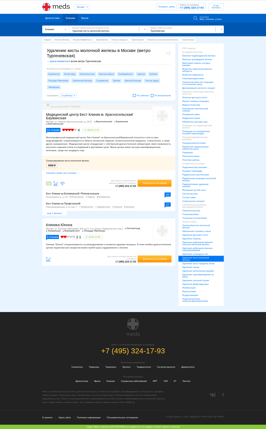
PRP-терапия (189, 48)
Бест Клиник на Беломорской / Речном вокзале (72, 193)
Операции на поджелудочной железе (197, 126)
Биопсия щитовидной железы (197, 59)
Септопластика (189, 193)
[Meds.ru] (133, 327)
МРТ (155, 381)
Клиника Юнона (59, 225)
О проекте (47, 417)
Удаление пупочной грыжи (195, 280)
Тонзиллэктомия (190, 214)
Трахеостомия (189, 221)
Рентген (186, 381)
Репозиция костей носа (194, 190)
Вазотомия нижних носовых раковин (196, 64)
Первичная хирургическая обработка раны (195, 147)
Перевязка (187, 152)
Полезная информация (89, 417)
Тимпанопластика (191, 210)
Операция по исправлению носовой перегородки (196, 132)
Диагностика (52, 18)
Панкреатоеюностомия (194, 143)
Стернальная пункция (193, 201)
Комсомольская (87, 74)
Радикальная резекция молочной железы (199, 179)
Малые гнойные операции (195, 101)
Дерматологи (188, 367)
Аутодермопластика (192, 52)
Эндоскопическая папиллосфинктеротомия (195, 300)
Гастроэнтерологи (166, 367)
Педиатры (94, 367)
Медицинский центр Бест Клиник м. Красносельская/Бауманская (89, 116)
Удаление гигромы (191, 238)
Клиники (70, 18)
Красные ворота (106, 74)
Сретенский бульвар (82, 80)
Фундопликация (190, 295)
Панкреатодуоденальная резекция (195, 138)
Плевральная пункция (193, 163)
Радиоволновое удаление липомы (195, 185)
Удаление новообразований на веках (198, 275)
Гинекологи (77, 367)
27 (167, 204)
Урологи (126, 367)
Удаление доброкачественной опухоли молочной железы (197, 243)
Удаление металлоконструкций (198, 271)
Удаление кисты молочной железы (195, 258)
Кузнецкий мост (125, 74)
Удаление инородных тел (195, 254)
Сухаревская (102, 80)
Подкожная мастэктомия (194, 167)
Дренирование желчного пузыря (198, 88)
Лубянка (153, 74)
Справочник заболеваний (134, 381)
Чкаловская (53, 87)
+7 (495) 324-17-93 (192, 6)
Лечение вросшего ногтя (194, 97)
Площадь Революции (58, 80)
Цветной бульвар (133, 80)
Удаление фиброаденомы (195, 284)
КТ (175, 381)
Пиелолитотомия (191, 156)
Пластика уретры (191, 160)
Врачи (84, 18)
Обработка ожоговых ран (195, 122)
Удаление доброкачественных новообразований (197, 249)
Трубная (116, 80)
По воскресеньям (163, 95)
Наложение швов (191, 114)
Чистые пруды (152, 80)
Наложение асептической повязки (195, 109)
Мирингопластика (191, 105)
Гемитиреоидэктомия (193, 78)
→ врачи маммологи (58, 61)
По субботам (143, 95)
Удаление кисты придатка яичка (198, 263)
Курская (141, 74)
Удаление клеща (190, 267)
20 (167, 194)
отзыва (53, 130)
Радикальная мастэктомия (195, 174)
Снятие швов (188, 197)
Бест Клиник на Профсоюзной (63, 203)
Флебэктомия (189, 288)
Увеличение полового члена (196, 231)
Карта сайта (65, 417)
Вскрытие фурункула (192, 74)
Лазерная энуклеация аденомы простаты (198, 92)
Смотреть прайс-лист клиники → (62, 173)
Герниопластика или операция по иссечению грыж (197, 83)
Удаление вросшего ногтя (195, 235)
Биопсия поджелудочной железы (199, 55)
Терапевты (110, 367)
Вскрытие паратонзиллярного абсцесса (197, 70)
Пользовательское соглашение (122, 417)
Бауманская (54, 74)
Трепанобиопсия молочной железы (196, 226)
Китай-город (69, 74)
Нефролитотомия (191, 118)
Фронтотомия (189, 291)
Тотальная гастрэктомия (194, 218)
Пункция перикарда (192, 171)
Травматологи (144, 367)
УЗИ (165, 381)
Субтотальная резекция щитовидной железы (194, 206)
